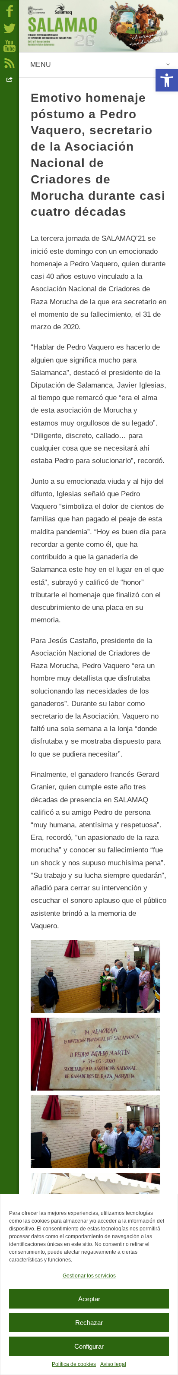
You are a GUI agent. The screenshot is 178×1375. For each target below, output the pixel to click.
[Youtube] (9, 45)
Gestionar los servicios (89, 1276)
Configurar (89, 1346)
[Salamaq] (98, 26)
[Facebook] (9, 10)
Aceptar (89, 1298)
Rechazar (89, 1322)
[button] (167, 80)
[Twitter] (9, 28)
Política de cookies (74, 1364)
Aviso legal (113, 1364)
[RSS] (9, 62)
